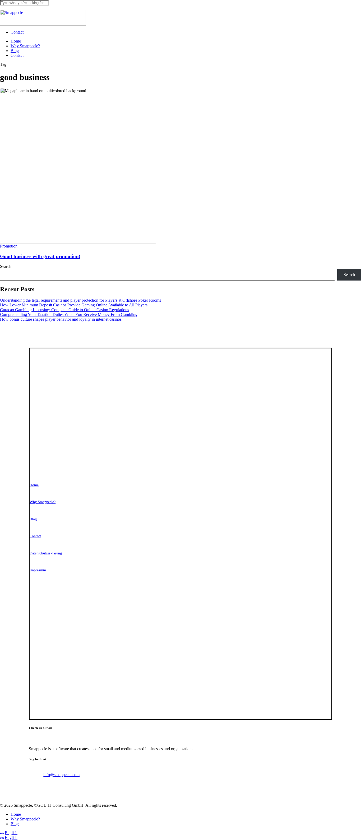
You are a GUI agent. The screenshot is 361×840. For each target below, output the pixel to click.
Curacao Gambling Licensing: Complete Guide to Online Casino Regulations (64, 309)
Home (16, 814)
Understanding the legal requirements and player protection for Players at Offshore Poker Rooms (80, 300)
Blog (15, 824)
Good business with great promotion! (40, 256)
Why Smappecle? (25, 819)
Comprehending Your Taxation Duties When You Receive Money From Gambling (68, 314)
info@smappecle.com (61, 774)
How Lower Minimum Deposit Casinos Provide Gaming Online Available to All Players (73, 305)
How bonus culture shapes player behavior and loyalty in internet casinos (61, 319)
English (11, 832)
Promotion (8, 246)
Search (5, 266)
